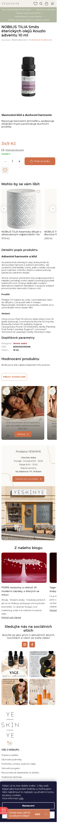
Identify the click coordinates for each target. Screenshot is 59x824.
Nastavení (28, 805)
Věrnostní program (10, 768)
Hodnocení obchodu (11, 777)
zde (21, 798)
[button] (4, 208)
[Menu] (52, 3)
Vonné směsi (20, 343)
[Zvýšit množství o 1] (19, 161)
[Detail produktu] (21, 209)
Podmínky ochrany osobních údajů (18, 764)
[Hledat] (41, 3)
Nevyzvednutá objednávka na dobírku (20, 772)
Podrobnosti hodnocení (40, 40)
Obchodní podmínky (11, 759)
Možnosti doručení (14, 150)
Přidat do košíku (42, 161)
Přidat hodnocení (14, 377)
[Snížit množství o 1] (5, 161)
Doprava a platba (9, 755)
